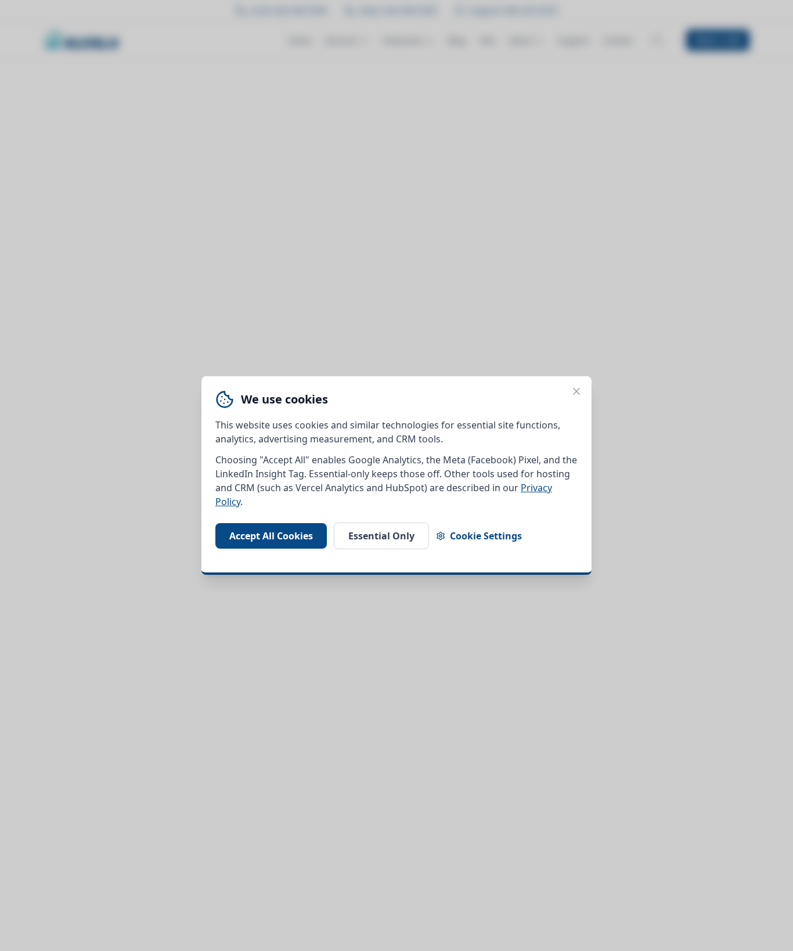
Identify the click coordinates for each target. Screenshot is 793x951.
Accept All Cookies (271, 535)
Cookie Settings (486, 535)
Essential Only (381, 535)
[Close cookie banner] (576, 391)
